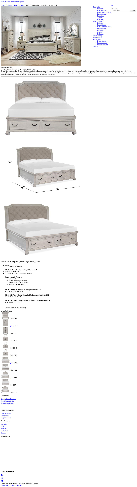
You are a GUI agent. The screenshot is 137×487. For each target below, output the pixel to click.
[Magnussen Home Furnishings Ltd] (12, 1)
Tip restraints (5, 415)
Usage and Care (6, 418)
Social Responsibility (7, 401)
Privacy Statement (16, 485)
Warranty (4, 428)
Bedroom (9, 5)
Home (3, 5)
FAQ (2, 426)
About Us (4, 424)
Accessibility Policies (7, 403)
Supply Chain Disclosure (8, 399)
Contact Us (4, 431)
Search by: (114, 8)
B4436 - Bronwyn (18, 5)
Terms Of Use (5, 485)
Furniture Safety (6, 413)
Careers (3, 433)
